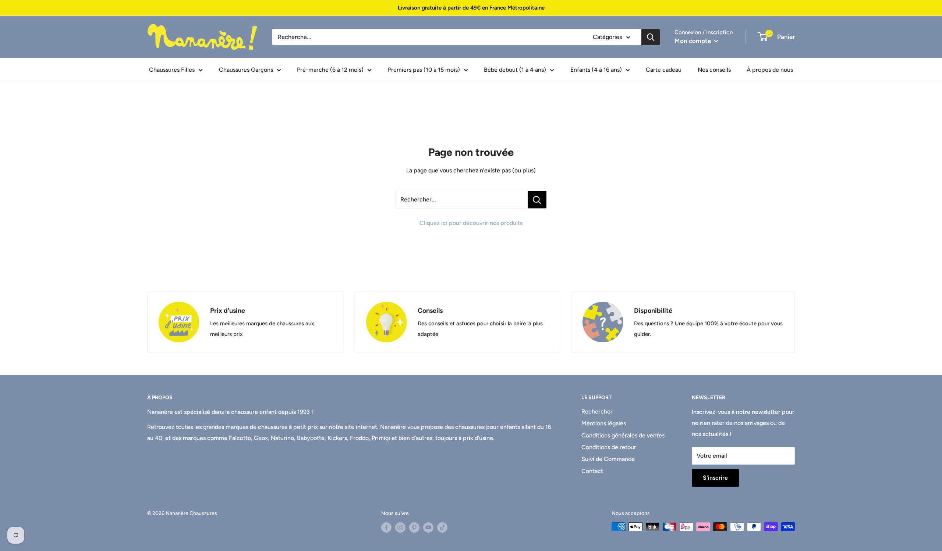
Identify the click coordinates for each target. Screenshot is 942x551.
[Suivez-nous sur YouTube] (428, 527)
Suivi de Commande (608, 458)
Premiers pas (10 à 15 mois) (424, 69)
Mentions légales (603, 423)
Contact (592, 471)
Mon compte (693, 40)
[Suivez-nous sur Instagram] (400, 527)
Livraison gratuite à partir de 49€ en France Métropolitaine (471, 7)
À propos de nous (770, 69)
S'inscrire (715, 477)
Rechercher (597, 411)
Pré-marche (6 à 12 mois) (330, 69)
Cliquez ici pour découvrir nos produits (471, 222)
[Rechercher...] (537, 199)
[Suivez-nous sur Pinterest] (414, 527)
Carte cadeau (663, 69)
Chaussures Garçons (246, 69)
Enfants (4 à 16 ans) (596, 69)
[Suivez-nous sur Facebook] (386, 527)
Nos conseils (714, 69)
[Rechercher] (650, 37)
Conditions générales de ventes (623, 435)
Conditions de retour (608, 447)
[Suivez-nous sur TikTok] (442, 527)
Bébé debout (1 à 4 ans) (515, 69)
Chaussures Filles (172, 69)
